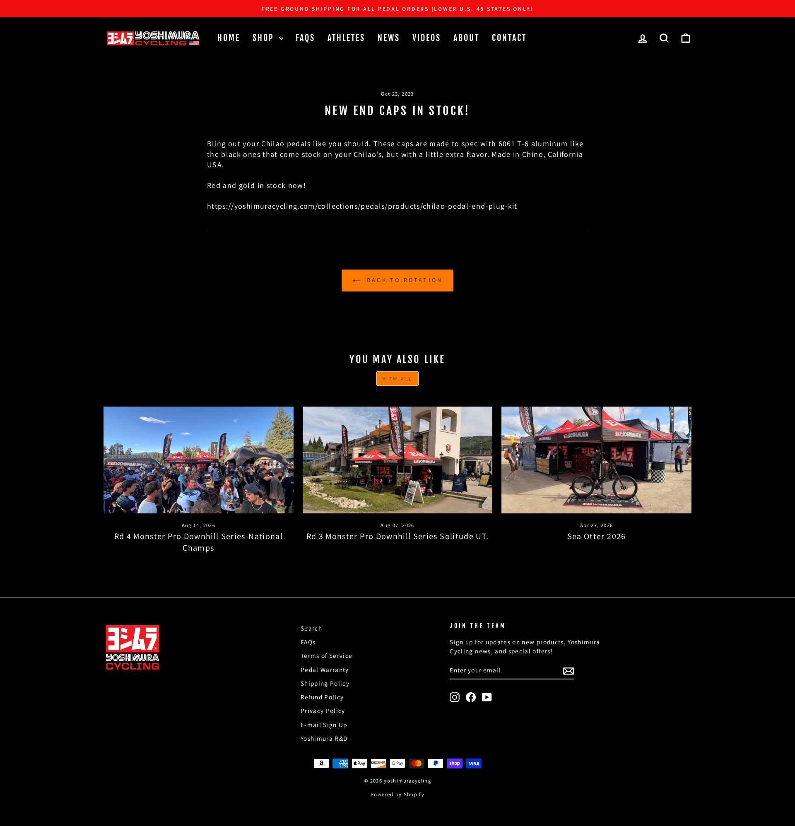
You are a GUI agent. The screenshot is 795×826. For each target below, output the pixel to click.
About (466, 38)
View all (398, 379)
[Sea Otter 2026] (596, 460)
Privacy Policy (323, 710)
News (389, 38)
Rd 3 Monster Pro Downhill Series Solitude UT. (397, 536)
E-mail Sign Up (324, 724)
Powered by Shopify (397, 794)
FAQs (305, 38)
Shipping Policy (325, 683)
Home (228, 38)
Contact (509, 38)
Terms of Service (327, 655)
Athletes (346, 38)
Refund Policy (322, 697)
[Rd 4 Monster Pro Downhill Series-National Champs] (199, 460)
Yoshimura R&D (324, 738)
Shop (265, 38)
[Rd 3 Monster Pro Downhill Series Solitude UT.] (398, 460)
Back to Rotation (403, 280)
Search (311, 628)
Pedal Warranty (325, 669)
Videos (426, 38)
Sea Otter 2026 (596, 536)
